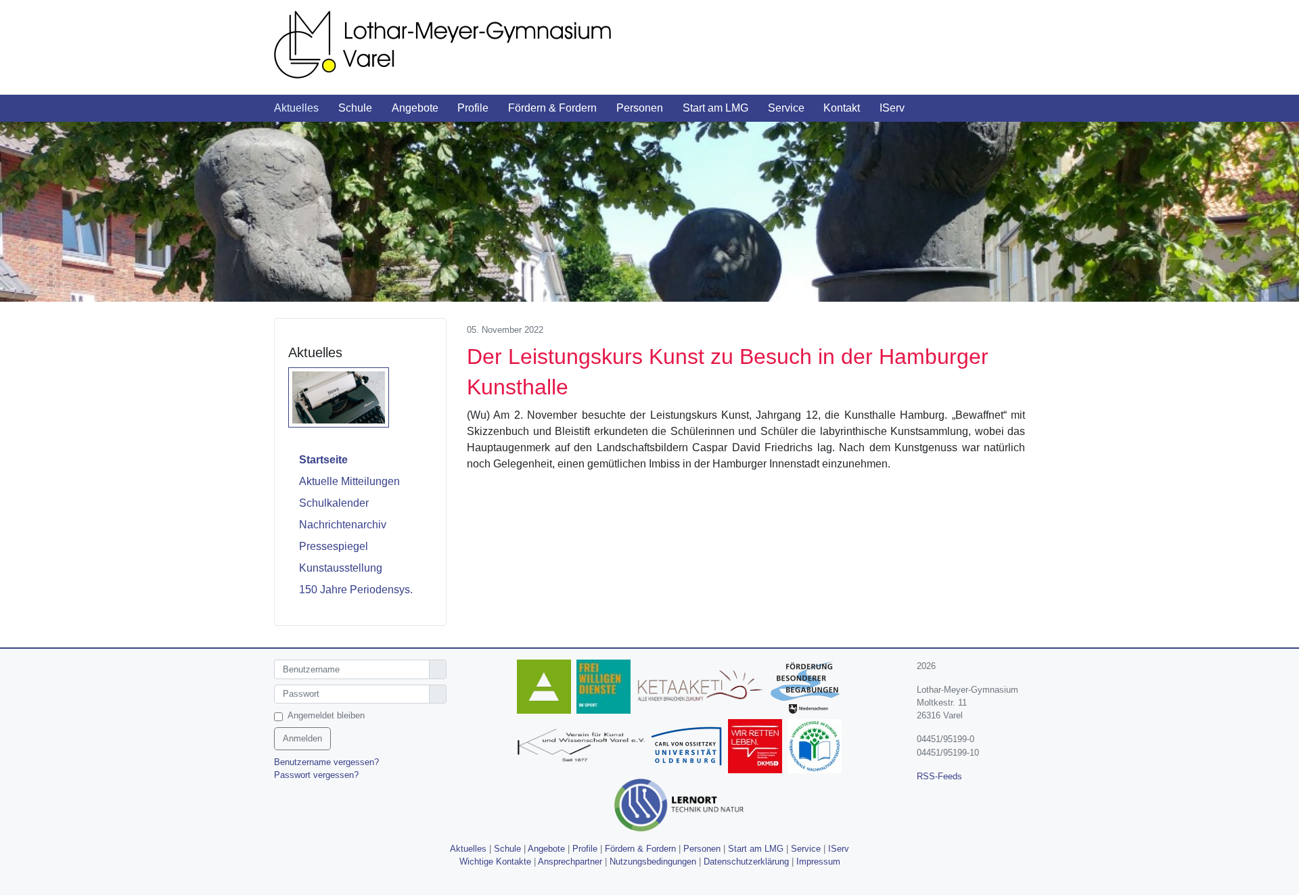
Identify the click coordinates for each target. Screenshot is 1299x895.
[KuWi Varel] (583, 748)
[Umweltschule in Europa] (817, 748)
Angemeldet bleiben (326, 715)
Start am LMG (755, 849)
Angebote (546, 849)
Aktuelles (468, 849)
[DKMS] (758, 748)
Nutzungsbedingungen (653, 861)
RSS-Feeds (939, 776)
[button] (306, 108)
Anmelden (302, 738)
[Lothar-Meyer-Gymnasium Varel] (460, 43)
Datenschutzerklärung (746, 861)
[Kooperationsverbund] (808, 688)
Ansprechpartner (570, 861)
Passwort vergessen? (316, 775)
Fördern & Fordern (640, 849)
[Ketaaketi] (703, 688)
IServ (838, 849)
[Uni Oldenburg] (689, 748)
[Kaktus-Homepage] (546, 688)
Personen (702, 849)
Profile (584, 849)
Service (806, 849)
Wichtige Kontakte (495, 861)
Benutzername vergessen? (326, 762)
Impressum (818, 861)
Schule (507, 849)
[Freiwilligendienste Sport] (606, 688)
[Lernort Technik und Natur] (681, 807)
